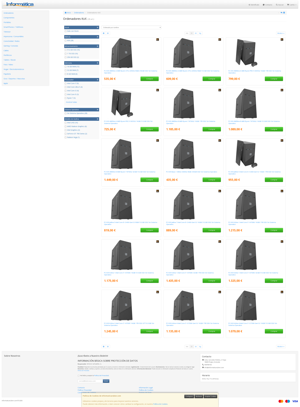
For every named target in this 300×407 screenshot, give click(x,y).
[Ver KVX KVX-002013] (256, 53)
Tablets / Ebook (10, 60)
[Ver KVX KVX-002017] (131, 205)
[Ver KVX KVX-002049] (193, 154)
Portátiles (7, 22)
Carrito (292, 5)
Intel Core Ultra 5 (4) (74, 87)
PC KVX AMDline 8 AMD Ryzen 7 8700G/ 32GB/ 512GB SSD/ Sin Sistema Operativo (129, 173)
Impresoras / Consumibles (14, 36)
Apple (6, 83)
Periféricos (8, 55)
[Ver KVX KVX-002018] (193, 205)
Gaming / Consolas (11, 46)
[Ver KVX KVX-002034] (193, 104)
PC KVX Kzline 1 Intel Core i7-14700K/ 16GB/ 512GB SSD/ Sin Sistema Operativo (129, 274)
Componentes (9, 18)
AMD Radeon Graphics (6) (77, 126)
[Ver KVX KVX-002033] (256, 104)
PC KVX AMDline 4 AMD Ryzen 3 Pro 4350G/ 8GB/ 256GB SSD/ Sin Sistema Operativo (130, 72)
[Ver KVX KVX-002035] (131, 154)
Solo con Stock (73, 31)
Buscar (281, 5)
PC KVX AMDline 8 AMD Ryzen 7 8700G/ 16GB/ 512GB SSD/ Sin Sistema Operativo (254, 122)
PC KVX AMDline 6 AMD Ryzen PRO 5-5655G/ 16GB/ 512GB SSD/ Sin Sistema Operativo (128, 122)
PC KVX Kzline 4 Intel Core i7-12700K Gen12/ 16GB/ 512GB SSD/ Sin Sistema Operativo (252, 324)
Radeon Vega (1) (73, 137)
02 (196, 33)
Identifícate (254, 5)
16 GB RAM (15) (73, 66)
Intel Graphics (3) (73, 130)
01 (192, 33)
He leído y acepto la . (94, 376)
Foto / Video (8, 64)
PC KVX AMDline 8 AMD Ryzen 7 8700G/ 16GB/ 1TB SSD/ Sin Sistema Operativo (190, 122)
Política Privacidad (84, 390)
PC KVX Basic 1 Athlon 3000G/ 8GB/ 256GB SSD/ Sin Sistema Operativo (191, 172)
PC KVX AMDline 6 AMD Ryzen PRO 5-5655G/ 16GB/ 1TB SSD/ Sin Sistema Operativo (254, 72)
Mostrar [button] (280, 33)
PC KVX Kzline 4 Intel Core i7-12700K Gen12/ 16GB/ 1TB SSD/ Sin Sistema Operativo (192, 324)
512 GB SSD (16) (73, 50)
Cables (6, 50)
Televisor (7, 32)
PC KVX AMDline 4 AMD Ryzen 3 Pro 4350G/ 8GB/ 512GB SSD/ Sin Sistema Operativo (192, 72)
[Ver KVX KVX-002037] (131, 255)
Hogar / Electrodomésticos (14, 69)
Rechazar (199, 396)
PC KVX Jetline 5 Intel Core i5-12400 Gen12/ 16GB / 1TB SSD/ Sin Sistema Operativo (254, 173)
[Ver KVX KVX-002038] (256, 205)
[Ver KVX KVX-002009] (256, 154)
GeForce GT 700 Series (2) (77, 134)
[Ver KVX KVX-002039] (256, 255)
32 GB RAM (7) (72, 70)
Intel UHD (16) (72, 122)
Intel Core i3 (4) (73, 90)
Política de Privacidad (83, 370)
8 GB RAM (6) (72, 74)
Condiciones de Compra (87, 392)
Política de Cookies (160, 404)
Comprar (149, 79)
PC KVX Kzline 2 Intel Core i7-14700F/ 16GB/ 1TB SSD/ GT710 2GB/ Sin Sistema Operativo (129, 324)
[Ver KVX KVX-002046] (193, 53)
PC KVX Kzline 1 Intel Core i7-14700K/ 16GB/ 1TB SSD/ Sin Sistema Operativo (252, 223)
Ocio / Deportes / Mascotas (14, 79)
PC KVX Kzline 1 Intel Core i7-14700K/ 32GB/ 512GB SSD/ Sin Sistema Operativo (253, 274)
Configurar (189, 396)
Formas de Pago (145, 392)
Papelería (7, 74)
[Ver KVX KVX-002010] (131, 104)
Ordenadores (9, 13)
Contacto (268, 5)
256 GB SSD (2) (73, 57)
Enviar (106, 381)
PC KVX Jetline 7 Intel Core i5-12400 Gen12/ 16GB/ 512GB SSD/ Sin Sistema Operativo (193, 223)
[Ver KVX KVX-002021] (256, 306)
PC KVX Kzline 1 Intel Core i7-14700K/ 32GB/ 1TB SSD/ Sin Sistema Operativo (190, 274)
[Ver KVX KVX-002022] (193, 306)
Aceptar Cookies (210, 396)
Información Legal (146, 387)
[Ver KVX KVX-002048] (131, 53)
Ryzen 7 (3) (71, 98)
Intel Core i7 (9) (73, 83)
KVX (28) (70, 40)
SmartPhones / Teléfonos (13, 27)
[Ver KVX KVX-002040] (193, 255)
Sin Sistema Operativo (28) (77, 113)
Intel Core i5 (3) (73, 94)
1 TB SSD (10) (72, 53)
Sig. (200, 33)
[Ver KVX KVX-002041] (131, 306)
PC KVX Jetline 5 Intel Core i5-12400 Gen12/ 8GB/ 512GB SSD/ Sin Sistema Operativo (130, 223)
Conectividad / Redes (12, 41)
